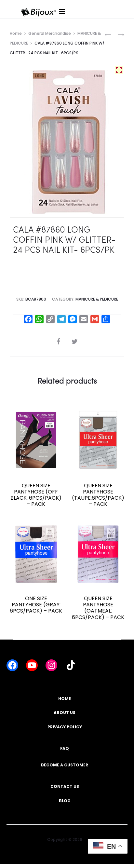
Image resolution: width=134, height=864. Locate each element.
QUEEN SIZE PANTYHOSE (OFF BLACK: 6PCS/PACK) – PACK (35, 495)
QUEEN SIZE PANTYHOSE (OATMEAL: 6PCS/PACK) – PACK (98, 608)
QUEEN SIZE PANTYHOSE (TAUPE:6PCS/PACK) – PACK (98, 495)
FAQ (64, 748)
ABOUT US (64, 712)
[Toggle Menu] (92, 18)
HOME (64, 698)
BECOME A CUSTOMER (64, 765)
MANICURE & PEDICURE (96, 299)
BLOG (65, 800)
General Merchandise (49, 33)
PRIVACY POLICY (64, 727)
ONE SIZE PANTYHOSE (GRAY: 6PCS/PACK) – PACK (36, 604)
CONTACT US (64, 786)
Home (16, 33)
